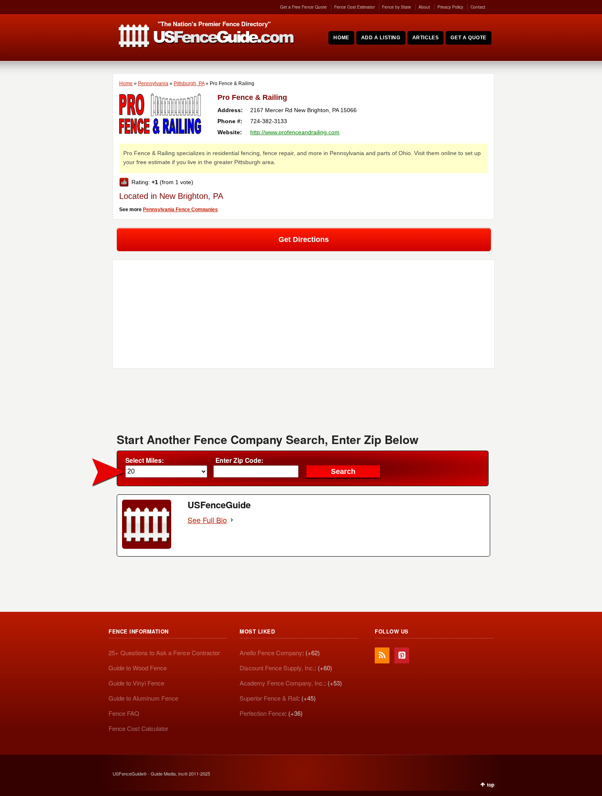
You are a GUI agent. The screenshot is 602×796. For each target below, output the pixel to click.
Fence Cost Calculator (138, 728)
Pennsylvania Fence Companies (180, 209)
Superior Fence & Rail (269, 698)
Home (126, 83)
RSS (382, 655)
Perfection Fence (262, 713)
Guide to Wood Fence (138, 667)
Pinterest (401, 655)
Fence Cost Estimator (354, 7)
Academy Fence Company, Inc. (282, 683)
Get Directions (303, 239)
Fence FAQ (124, 713)
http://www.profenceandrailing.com (294, 132)
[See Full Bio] (232, 520)
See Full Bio (207, 520)
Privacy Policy (450, 7)
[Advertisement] (303, 403)
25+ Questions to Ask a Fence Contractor (164, 652)
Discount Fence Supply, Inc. (277, 667)
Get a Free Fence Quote (303, 7)
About (424, 7)
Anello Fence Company (271, 652)
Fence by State (396, 7)
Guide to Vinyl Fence (136, 683)
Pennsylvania (153, 83)
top (490, 784)
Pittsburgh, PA (189, 83)
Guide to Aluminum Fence (143, 698)
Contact (478, 7)
